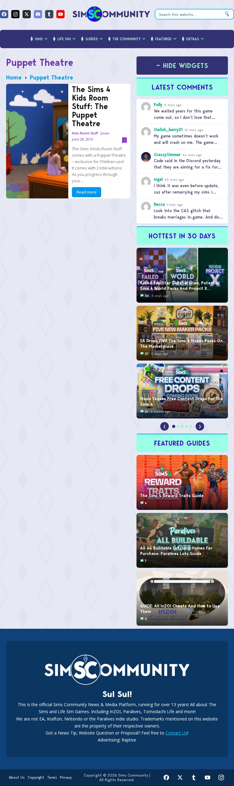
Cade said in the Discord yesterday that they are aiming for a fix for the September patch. (187, 167)
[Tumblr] (49, 14)
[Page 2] (178, 426)
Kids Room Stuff (85, 133)
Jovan (105, 133)
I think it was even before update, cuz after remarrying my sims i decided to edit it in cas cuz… (186, 192)
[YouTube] (60, 14)
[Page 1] (173, 426)
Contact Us (176, 733)
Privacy (66, 777)
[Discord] (38, 14)
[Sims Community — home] (111, 14)
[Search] (227, 14)
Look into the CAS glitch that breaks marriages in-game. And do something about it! (186, 217)
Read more (86, 192)
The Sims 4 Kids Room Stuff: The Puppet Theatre (91, 106)
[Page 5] (191, 426)
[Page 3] (182, 426)
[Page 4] (186, 426)
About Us (17, 777)
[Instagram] (15, 14)
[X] (27, 14)
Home (14, 77)
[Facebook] (4, 14)
